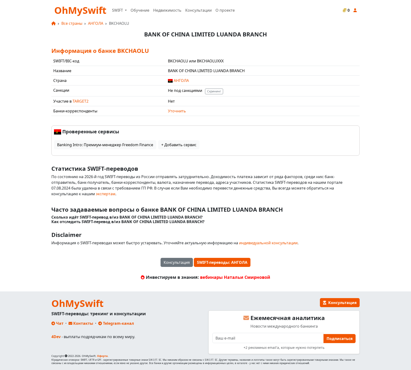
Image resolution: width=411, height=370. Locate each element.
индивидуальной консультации (268, 242)
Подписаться (339, 338)
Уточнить (177, 111)
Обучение (140, 10)
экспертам (105, 193)
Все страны (71, 23)
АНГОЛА (95, 23)
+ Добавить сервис (178, 144)
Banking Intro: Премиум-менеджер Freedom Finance (105, 144)
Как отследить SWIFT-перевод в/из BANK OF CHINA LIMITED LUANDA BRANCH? (128, 222)
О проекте (225, 10)
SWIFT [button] (118, 10)
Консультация (177, 262)
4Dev (56, 336)
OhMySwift (80, 10)
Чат (59, 323)
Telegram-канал (118, 323)
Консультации (198, 10)
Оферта (102, 356)
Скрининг (214, 91)
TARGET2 (80, 101)
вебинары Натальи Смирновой (235, 277)
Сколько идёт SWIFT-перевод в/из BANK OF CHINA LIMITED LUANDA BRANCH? (127, 217)
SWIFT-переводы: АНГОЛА (222, 262)
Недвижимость (167, 10)
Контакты (82, 323)
